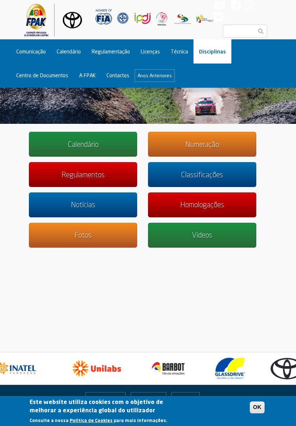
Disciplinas (212, 51)
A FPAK (87, 75)
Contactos (117, 75)
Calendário (69, 51)
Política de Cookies (91, 420)
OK (257, 407)
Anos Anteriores (155, 75)
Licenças (150, 51)
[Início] (54, 19)
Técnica (179, 51)
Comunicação (31, 51)
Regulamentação (111, 51)
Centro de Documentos (42, 75)
